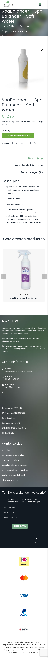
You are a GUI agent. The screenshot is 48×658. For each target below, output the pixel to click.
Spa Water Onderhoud (15, 31)
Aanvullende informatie (28, 165)
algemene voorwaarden (14, 644)
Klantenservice (12, 443)
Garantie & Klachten (10, 460)
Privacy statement (10, 480)
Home (5, 26)
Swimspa (24, 26)
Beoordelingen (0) (32, 172)
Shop (13, 26)
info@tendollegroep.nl (14, 387)
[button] (42, 50)
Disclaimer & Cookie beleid (13, 475)
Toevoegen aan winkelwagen (18, 135)
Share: (7, 143)
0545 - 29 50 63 (12, 379)
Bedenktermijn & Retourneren (14, 465)
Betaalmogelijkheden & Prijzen (15, 470)
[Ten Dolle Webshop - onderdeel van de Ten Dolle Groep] (7, 4)
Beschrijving (35, 158)
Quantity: (6, 130)
